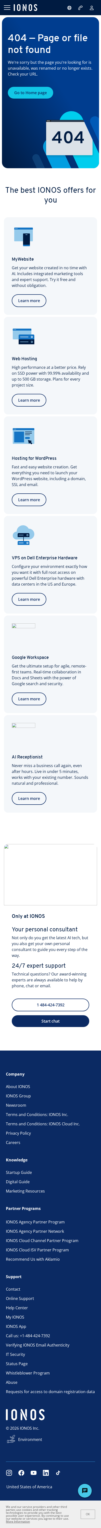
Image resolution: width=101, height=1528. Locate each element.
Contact (13, 1289)
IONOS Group (18, 1096)
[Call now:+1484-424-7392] (81, 8)
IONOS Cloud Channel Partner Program (42, 1240)
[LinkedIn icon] (46, 1473)
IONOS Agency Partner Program (35, 1222)
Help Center (17, 1307)
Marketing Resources (25, 1191)
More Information (18, 1521)
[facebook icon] (21, 1473)
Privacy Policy (18, 1133)
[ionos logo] (25, 7)
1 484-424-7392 (50, 1005)
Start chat (50, 1021)
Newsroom (16, 1105)
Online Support (20, 1298)
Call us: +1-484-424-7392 (28, 1335)
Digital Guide (18, 1181)
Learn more (29, 300)
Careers (13, 1142)
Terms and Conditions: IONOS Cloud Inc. (43, 1124)
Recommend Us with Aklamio (33, 1259)
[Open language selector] (69, 7)
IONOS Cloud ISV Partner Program (37, 1250)
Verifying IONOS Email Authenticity (37, 1345)
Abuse (11, 1382)
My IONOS (15, 1317)
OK (88, 1514)
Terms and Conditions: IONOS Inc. (37, 1114)
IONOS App (16, 1326)
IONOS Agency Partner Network (35, 1231)
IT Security (15, 1354)
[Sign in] (91, 8)
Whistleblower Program (28, 1373)
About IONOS (18, 1086)
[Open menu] (7, 8)
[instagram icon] (9, 1473)
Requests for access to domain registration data (50, 1391)
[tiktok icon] (58, 1473)
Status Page (17, 1363)
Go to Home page (30, 92)
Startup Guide (19, 1172)
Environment (30, 1439)
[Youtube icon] (33, 1473)
